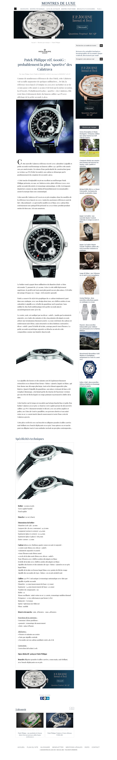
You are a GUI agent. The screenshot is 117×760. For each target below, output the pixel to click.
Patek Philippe (56, 42)
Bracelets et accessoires (86, 9)
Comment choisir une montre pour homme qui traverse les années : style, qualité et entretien (89, 163)
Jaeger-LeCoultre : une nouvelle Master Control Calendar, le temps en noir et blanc (89, 219)
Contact (96, 747)
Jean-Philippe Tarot (27, 74)
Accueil (33, 42)
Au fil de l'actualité (53, 9)
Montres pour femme (68, 9)
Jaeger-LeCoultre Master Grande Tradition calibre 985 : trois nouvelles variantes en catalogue (89, 247)
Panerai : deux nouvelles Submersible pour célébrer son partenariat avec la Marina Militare (90, 328)
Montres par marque (44, 42)
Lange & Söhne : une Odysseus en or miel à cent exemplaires (90, 274)
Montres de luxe (59, 3)
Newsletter (58, 747)
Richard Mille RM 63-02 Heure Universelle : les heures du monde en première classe (90, 191)
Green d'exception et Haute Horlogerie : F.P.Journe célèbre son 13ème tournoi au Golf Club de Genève (90, 135)
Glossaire (45, 747)
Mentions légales (74, 747)
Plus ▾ (99, 9)
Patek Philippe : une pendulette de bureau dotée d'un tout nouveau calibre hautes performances (30, 734)
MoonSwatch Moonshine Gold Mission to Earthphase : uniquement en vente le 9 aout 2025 (90, 356)
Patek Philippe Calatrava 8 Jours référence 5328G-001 (60, 734)
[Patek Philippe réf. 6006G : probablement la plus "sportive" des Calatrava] (44, 100)
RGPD (87, 747)
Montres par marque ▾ (37, 9)
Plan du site (33, 747)
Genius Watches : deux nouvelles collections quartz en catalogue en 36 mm (89, 300)
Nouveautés (24, 9)
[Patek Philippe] (45, 50)
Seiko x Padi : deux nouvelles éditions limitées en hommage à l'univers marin (89, 384)
